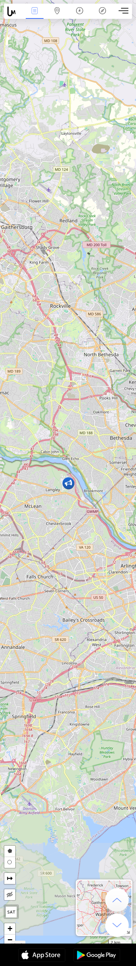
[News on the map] (13, 11)
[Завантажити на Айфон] (41, 955)
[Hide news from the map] (9, 894)
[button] (68, 483)
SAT (11, 912)
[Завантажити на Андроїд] (97, 955)
